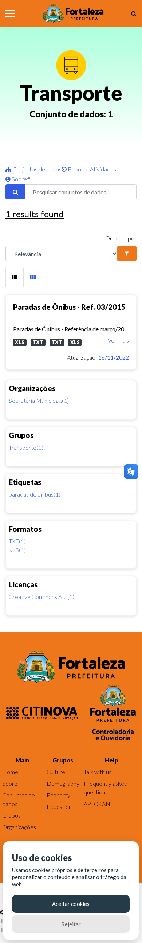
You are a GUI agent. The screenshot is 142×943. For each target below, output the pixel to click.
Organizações (19, 826)
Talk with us (97, 771)
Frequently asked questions (105, 788)
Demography (63, 783)
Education (59, 806)
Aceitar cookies (71, 903)
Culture (56, 771)
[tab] (14, 277)
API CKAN (97, 803)
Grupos (11, 815)
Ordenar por (121, 238)
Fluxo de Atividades (91, 169)
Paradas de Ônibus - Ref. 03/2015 (69, 307)
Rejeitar (71, 924)
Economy (58, 795)
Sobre (19, 178)
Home (10, 771)
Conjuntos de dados (36, 169)
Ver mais (118, 340)
